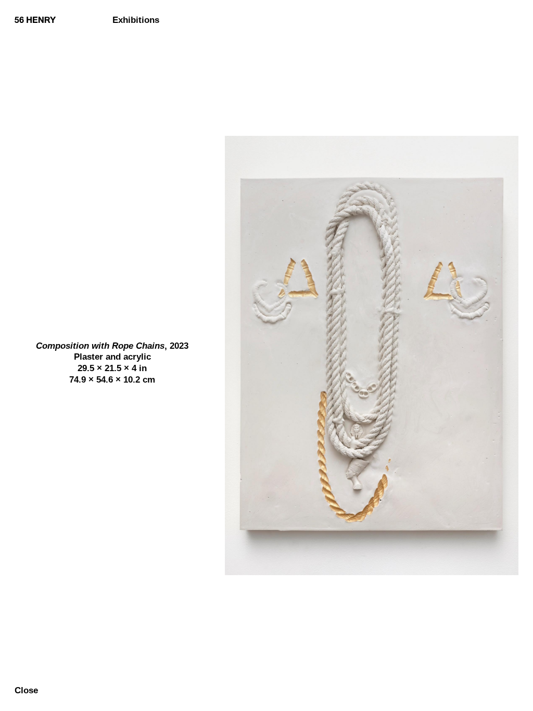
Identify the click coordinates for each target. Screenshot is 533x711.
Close (26, 691)
